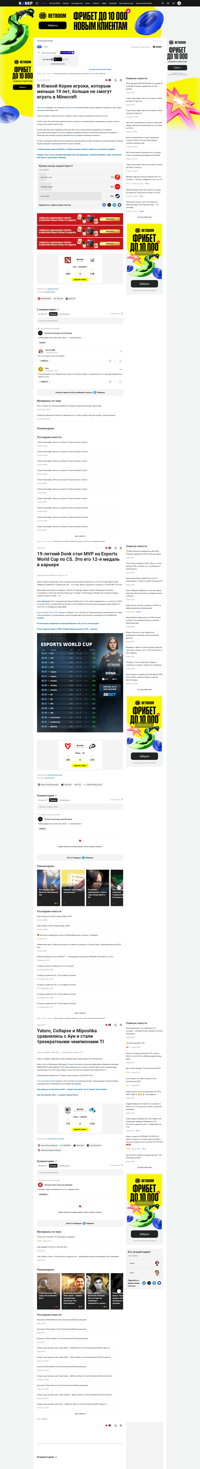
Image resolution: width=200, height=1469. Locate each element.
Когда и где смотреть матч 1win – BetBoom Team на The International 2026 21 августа (71, 1416)
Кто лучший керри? (139, 1264)
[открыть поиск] (162, 3)
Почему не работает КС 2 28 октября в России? (56, 987)
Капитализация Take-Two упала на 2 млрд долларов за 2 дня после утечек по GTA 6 (143, 191)
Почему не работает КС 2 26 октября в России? (56, 1006)
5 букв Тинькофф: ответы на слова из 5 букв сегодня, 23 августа (144, 99)
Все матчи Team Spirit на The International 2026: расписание (61, 1341)
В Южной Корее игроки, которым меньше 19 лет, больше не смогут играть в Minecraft (79, 73)
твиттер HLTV (50, 790)
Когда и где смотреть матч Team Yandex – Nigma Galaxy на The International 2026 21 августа (74, 1407)
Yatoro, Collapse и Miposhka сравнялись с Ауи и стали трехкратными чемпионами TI (79, 1030)
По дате (41, 326)
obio (47, 380)
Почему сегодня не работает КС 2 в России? (55, 978)
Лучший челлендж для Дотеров (58, 345)
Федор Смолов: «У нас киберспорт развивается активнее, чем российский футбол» (142, 647)
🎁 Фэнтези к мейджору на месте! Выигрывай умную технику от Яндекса (67, 947)
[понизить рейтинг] (120, 373)
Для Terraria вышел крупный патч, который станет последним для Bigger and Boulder (143, 153)
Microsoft (41, 107)
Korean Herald (50, 304)
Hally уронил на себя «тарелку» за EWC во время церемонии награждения (143, 618)
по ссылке (76, 1096)
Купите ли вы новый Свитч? (56, 165)
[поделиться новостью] (121, 80)
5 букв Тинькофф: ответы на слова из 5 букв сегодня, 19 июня (62, 539)
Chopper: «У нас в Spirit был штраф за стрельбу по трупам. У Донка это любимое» (144, 675)
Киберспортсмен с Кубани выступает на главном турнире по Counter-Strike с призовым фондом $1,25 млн (79, 958)
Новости (49, 73)
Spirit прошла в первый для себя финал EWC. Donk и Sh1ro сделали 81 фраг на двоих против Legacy (144, 689)
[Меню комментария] (120, 363)
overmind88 (50, 362)
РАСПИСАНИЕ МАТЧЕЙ (45, 41)
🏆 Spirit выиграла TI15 (135, 1055)
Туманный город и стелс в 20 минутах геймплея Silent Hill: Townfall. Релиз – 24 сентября (142, 205)
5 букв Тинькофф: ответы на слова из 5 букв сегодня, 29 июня (62, 520)
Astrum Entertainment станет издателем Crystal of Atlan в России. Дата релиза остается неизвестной (142, 140)
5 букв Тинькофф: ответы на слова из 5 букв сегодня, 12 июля (62, 454)
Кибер (39, 73)
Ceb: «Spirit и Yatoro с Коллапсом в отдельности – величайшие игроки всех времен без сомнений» (78, 1268)
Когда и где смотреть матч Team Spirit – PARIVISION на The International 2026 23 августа (73, 1360)
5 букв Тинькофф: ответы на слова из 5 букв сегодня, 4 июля (62, 510)
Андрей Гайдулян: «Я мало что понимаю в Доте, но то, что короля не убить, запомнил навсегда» (144, 1119)
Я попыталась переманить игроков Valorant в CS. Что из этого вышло (68, 635)
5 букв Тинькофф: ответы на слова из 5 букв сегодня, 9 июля (62, 473)
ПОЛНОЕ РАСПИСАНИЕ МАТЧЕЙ (100, 69)
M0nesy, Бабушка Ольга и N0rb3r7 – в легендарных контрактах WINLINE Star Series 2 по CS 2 (75, 969)
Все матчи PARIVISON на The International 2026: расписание (61, 1332)
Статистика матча (58, 64)
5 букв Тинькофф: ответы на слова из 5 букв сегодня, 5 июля (62, 501)
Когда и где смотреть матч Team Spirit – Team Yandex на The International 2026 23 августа (73, 1369)
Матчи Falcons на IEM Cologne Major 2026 (54, 928)
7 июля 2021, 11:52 (51, 365)
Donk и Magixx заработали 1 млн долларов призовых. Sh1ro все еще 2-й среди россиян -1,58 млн (144, 605)
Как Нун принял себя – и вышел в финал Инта (57, 1107)
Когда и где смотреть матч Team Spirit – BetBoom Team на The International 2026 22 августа (74, 1388)
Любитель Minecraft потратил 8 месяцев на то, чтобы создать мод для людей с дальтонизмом (76, 427)
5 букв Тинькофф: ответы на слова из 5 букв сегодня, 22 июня (62, 529)
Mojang (73, 135)
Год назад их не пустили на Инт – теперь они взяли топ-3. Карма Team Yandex (72, 1101)
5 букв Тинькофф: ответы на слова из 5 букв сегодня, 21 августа (144, 165)
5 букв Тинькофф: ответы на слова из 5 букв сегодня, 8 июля (62, 482)
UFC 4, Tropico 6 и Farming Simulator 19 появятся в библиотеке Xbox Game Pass (69, 418)
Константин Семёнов (56, 1151)
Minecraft (69, 107)
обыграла (46, 613)
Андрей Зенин (52, 301)
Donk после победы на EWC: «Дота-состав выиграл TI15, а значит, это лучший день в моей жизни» (143, 578)
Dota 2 (44, 1030)
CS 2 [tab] (39, 47)
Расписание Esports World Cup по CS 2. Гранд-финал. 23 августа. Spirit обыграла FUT (144, 591)
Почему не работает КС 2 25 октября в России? (56, 1015)
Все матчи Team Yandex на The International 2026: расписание (62, 1351)
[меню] (37, 3)
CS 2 (43, 553)
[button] (120, 363)
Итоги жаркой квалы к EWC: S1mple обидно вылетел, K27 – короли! (67, 641)
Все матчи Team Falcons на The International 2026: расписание (62, 1397)
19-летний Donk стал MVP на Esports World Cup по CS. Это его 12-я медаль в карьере (79, 553)
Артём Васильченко (54, 787)
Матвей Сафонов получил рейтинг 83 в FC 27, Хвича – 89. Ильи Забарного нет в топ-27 (144, 178)
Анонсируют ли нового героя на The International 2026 (141, 1092)
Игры (43, 73)
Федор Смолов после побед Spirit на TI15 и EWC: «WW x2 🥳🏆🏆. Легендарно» (143, 1105)
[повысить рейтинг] (110, 373)
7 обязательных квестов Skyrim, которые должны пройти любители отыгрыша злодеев (76, 149)
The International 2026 (46, 1093)
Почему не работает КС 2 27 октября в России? (56, 997)
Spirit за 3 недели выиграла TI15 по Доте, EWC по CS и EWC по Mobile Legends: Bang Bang (144, 1068)
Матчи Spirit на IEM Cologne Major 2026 (53, 938)
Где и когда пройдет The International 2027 (143, 1080)
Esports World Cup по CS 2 (47, 624)
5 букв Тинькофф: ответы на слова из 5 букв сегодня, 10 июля (62, 464)
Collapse (70, 1076)
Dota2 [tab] (46, 47)
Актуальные (64, 326)
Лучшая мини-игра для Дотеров (58, 1197)
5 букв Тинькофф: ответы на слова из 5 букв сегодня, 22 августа (144, 111)
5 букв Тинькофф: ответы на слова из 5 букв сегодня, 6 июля (62, 492)
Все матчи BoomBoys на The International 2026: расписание (61, 1379)
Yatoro (45, 1076)
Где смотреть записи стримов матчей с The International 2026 (144, 1168)
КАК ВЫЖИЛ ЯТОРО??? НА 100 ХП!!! (52, 1259)
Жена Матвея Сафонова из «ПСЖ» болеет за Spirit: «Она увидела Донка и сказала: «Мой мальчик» (143, 632)
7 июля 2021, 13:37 (51, 383)
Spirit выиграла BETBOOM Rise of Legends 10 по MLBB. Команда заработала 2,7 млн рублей (144, 86)
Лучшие (53, 326)
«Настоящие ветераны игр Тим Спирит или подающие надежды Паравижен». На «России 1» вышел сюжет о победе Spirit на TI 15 (144, 1135)
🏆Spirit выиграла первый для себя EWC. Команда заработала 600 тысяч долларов (143, 564)
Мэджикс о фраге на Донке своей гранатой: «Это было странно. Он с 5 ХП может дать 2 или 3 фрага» (144, 662)
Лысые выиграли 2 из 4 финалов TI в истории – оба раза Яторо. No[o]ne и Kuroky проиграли (144, 1043)
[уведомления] (168, 3)
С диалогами (114, 326)
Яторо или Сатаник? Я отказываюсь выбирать (56, 1249)
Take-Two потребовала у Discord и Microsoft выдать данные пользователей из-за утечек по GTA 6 (144, 125)
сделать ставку (80, 292)
